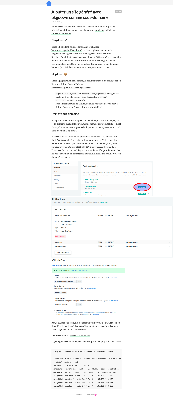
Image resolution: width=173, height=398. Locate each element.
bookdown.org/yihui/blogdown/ (66, 50)
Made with (90, 395)
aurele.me (99, 30)
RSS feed (79, 395)
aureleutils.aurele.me (61, 33)
